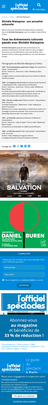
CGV (42, 346)
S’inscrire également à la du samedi (24, 280)
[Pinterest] (25, 146)
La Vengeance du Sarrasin (16, 82)
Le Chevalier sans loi (14, 118)
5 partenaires (18, 387)
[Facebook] (14, 146)
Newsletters (35, 346)
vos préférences (16, 389)
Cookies (24, 349)
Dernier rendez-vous (14, 100)
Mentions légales (13, 349)
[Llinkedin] (29, 146)
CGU (3, 349)
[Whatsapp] (18, 146)
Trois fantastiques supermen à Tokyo (20, 67)
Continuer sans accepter (24, 401)
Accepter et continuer (24, 396)
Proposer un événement (20, 346)
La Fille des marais (14, 131)
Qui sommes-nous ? (9, 344)
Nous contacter (23, 344)
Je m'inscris (24, 285)
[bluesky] (21, 146)
